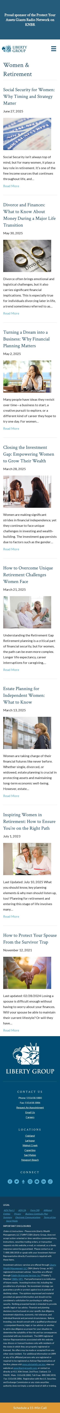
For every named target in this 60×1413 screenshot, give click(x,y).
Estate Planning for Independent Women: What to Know (24, 695)
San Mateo (30, 1154)
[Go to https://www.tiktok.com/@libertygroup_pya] (50, 1181)
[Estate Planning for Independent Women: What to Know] (27, 732)
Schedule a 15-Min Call (30, 1408)
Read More (11, 186)
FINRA (15, 1279)
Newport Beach (30, 1159)
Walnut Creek (30, 1145)
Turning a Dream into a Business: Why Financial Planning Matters (26, 339)
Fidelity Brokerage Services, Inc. (25, 1275)
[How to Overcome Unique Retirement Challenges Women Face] (27, 612)
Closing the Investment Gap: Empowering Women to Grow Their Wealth (28, 454)
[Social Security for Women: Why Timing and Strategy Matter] (27, 133)
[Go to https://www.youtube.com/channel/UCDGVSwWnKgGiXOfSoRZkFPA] (36, 1182)
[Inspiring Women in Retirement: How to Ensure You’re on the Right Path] (27, 858)
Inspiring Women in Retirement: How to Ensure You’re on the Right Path (29, 821)
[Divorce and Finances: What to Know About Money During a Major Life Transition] (27, 255)
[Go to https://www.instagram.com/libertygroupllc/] (30, 1182)
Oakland (30, 1135)
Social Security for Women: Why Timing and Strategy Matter (29, 96)
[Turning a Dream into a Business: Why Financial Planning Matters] (27, 376)
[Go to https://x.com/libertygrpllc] (16, 1182)
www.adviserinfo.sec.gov (33, 1364)
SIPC (21, 1279)
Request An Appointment (30, 1107)
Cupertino (30, 1150)
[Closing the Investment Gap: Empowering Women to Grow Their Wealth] (27, 491)
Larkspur (30, 1140)
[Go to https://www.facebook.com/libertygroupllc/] (10, 1182)
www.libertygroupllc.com (25, 1368)
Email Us (30, 1112)
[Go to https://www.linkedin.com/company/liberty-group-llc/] (43, 1182)
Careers (30, 1117)
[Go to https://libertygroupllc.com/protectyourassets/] (23, 1182)
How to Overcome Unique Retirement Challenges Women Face (28, 575)
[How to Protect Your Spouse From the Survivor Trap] (27, 972)
